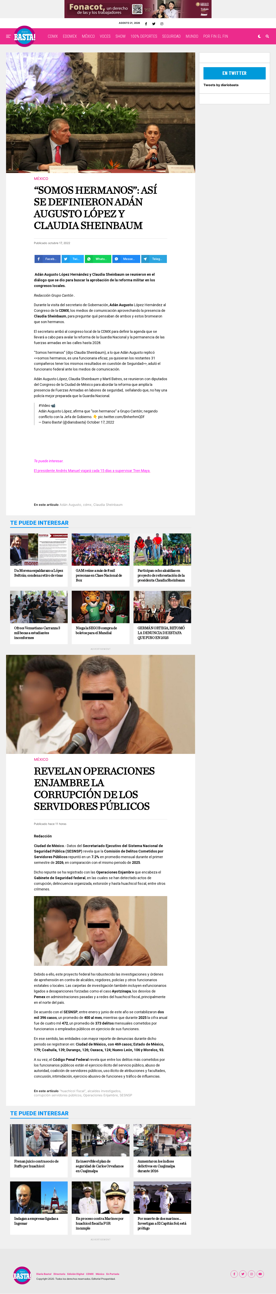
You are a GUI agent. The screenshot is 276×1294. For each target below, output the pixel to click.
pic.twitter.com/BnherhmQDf (121, 417)
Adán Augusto (70, 504)
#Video (44, 405)
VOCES (105, 36)
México (100, 1273)
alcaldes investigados (103, 1091)
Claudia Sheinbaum (108, 504)
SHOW (120, 36)
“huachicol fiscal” (73, 1091)
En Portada (112, 1273)
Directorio (59, 1273)
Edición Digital (75, 1273)
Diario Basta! (44, 1273)
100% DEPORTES (144, 36)
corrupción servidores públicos (57, 1095)
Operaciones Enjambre (100, 1095)
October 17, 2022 (100, 422)
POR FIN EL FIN (215, 36)
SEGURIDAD (171, 36)
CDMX (53, 36)
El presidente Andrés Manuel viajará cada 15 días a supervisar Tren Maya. (92, 471)
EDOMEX (70, 36)
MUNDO (192, 36)
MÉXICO (88, 36)
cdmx (87, 504)
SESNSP (126, 1095)
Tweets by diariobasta (220, 85)
